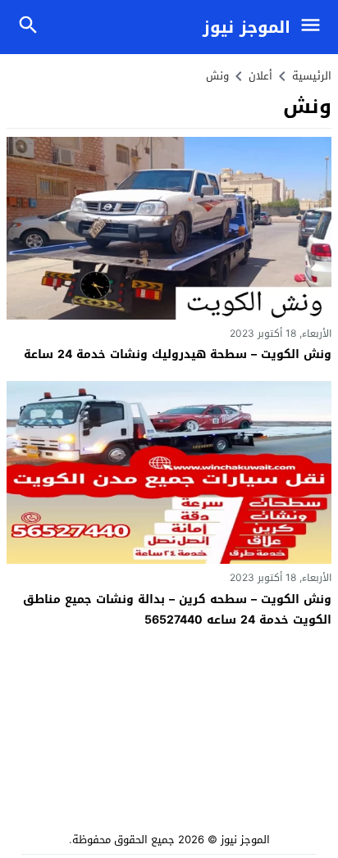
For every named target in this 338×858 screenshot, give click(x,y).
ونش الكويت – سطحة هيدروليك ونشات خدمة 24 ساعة (177, 354)
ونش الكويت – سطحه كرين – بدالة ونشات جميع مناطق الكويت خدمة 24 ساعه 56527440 (177, 609)
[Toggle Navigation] (315, 27)
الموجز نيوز (246, 27)
